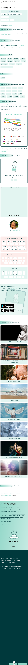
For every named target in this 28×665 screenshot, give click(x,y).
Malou (16, 96)
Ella (8, 244)
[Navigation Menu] (26, 2)
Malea (15, 88)
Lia (21, 90)
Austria (18, 514)
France (14, 515)
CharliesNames (4, 493)
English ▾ (14, 546)
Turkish (10, 67)
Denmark (10, 515)
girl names (20, 509)
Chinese (4, 58)
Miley (3, 34)
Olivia (16, 244)
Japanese (17, 61)
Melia (3, 90)
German (4, 61)
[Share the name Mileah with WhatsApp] (14, 215)
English (16, 58)
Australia (19, 150)
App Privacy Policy (14, 558)
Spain (21, 517)
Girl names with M (12, 14)
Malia (9, 90)
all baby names (17, 511)
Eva (3, 249)
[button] (3, 201)
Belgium (23, 514)
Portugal (17, 517)
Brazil (2, 515)
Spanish (19, 64)
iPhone (20, 507)
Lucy (16, 249)
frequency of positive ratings (14, 105)
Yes (12, 180)
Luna (12, 249)
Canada (15, 150)
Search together (13, 664)
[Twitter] (10, 541)
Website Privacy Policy (6, 560)
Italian (10, 61)
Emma (12, 244)
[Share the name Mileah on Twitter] (12, 215)
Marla (23, 96)
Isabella (4, 246)
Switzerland (3, 518)
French (23, 58)
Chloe (23, 246)
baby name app (14, 288)
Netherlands (11, 517)
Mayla (15, 93)
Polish (23, 61)
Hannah (14, 246)
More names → (22, 249)
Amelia (4, 244)
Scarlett (7, 249)
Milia (6, 34)
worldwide (3, 151)
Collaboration (4, 562)
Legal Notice (12, 562)
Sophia (8, 241)
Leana (9, 93)
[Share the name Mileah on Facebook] (10, 215)
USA (11, 150)
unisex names (7, 511)
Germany (19, 515)
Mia (21, 93)
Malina (10, 96)
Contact (2, 558)
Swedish (4, 67)
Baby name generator (6, 521)
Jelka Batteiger (16, 230)
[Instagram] (17, 541)
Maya (19, 246)
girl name (9, 25)
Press (7, 558)
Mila (10, 34)
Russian (12, 64)
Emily (9, 246)
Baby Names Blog (5, 523)
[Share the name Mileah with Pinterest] (16, 215)
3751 (12, 20)
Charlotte (14, 241)
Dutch (10, 58)
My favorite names (22, 664)
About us (18, 560)
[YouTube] (15, 541)
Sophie (19, 241)
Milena (21, 88)
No (15, 180)
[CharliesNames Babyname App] (8, 1)
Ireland (6, 517)
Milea (16, 33)
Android (15, 507)
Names (19, 14)
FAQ (14, 560)
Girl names (4, 14)
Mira (3, 93)
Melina (3, 96)
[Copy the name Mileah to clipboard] (18, 215)
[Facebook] (12, 541)
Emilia (15, 90)
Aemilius (22, 45)
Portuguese (4, 64)
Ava (20, 244)
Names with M (5, 17)
